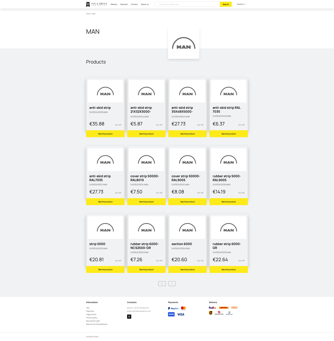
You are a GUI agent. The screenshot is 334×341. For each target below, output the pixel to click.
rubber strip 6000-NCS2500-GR (144, 246)
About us (144, 4)
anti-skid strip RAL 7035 (226, 109)
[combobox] (241, 4)
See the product (105, 133)
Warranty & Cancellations (96, 324)
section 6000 (182, 244)
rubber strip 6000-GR (227, 246)
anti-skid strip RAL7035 (100, 178)
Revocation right (93, 321)
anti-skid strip (100, 107)
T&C (88, 308)
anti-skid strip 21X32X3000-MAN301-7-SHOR (143, 111)
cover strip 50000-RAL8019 (144, 178)
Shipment (90, 311)
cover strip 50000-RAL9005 (186, 178)
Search (226, 4)
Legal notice (91, 314)
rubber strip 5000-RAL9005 (227, 178)
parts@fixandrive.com (141, 311)
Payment (124, 4)
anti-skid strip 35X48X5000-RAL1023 (182, 111)
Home (88, 14)
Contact (134, 4)
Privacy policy (91, 317)
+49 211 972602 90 (141, 308)
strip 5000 (97, 244)
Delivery (114, 4)
